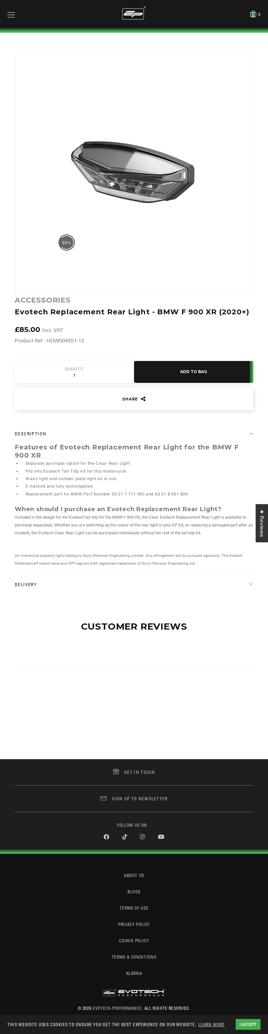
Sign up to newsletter (139, 798)
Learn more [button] (211, 1024)
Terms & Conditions (134, 957)
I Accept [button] (248, 1024)
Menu (11, 14)
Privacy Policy (134, 924)
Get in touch (139, 772)
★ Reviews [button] (262, 523)
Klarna (134, 973)
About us (134, 875)
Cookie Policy (134, 940)
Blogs (134, 891)
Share (130, 399)
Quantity (74, 369)
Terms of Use (134, 908)
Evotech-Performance (117, 1008)
